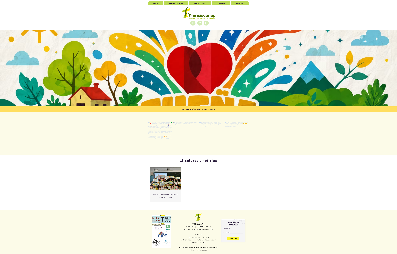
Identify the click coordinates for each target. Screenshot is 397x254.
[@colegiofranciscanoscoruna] (198, 117)
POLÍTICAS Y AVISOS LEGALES (198, 250)
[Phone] (193, 23)
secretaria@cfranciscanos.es (198, 226)
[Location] (206, 23)
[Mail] (199, 23)
